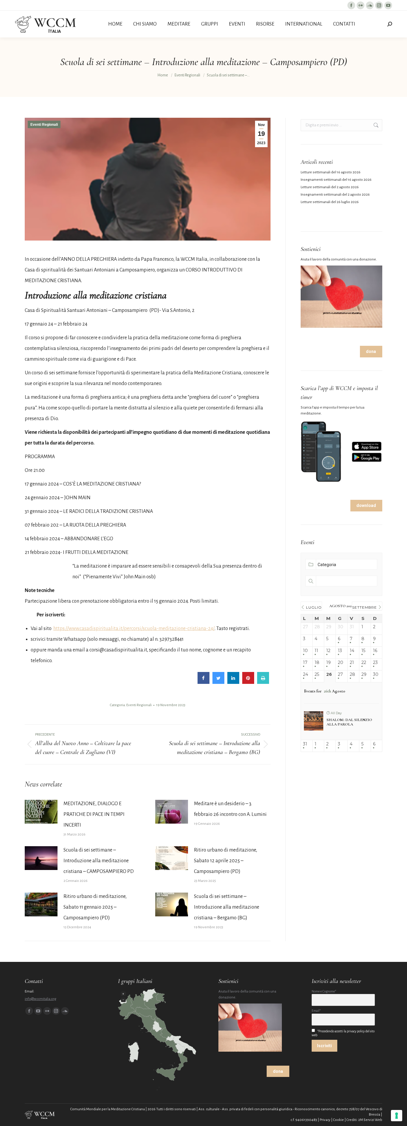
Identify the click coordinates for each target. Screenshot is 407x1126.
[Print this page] (263, 682)
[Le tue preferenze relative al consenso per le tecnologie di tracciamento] (396, 1115)
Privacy (325, 1120)
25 (317, 674)
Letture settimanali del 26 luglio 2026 (330, 202)
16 (375, 650)
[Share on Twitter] (218, 682)
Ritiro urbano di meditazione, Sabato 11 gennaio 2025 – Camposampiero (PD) (95, 907)
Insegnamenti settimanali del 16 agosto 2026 (336, 180)
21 (352, 662)
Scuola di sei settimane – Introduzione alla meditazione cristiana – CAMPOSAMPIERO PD (98, 860)
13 (340, 650)
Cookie (338, 1120)
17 (305, 662)
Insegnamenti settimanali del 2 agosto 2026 (335, 195)
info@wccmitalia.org (40, 999)
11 (316, 650)
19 (328, 662)
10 (305, 650)
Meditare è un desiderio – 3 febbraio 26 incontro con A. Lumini (230, 809)
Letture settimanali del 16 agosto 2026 (331, 172)
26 (329, 674)
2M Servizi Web (370, 1120)
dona (371, 351)
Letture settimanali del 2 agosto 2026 (330, 187)
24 (305, 674)
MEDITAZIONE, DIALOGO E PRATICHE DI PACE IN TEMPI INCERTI (94, 814)
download (366, 505)
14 (352, 650)
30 (375, 674)
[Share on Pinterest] (248, 682)
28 (352, 674)
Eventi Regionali (44, 125)
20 (340, 662)
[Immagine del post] (41, 812)
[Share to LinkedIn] (233, 682)
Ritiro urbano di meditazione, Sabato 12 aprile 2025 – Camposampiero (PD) (225, 860)
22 (363, 662)
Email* (316, 1010)
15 (363, 650)
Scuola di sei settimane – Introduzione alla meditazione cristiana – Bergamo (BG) (226, 907)
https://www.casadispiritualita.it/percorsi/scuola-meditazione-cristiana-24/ (134, 628)
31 (305, 744)
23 (375, 662)
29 (363, 674)
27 (340, 674)
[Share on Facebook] (203, 682)
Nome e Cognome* (324, 991)
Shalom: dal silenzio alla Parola (349, 722)
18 (317, 662)
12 (328, 650)
